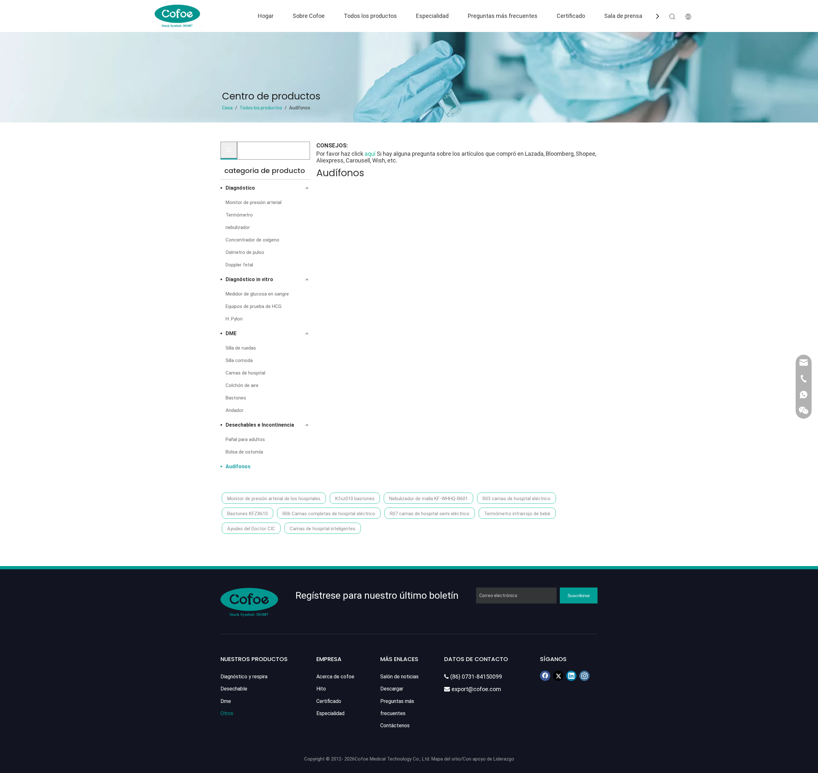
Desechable (233, 689)
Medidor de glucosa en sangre (257, 294)
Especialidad (432, 15)
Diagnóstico (240, 188)
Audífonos (238, 466)
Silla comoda (239, 360)
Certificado (571, 15)
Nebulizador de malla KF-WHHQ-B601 (428, 498)
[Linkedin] (571, 676)
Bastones (236, 398)
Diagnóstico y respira (243, 677)
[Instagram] (584, 676)
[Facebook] (545, 676)
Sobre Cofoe (309, 15)
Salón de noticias (399, 677)
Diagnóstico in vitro (249, 279)
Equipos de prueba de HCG (254, 306)
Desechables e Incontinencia (260, 425)
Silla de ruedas (241, 348)
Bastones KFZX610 (247, 514)
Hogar (266, 15)
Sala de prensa (623, 15)
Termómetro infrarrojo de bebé (517, 514)
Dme (225, 701)
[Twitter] (558, 676)
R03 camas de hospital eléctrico (516, 498)
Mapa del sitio (446, 759)
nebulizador (238, 227)
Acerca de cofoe (335, 677)
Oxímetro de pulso (245, 252)
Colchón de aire (242, 385)
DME (231, 333)
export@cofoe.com (472, 689)
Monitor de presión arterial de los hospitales (273, 498)
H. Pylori (234, 319)
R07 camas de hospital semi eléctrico (429, 514)
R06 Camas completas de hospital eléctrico (328, 514)
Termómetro (239, 215)
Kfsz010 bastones (354, 498)
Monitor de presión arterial (254, 202)
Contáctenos (395, 725)
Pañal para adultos (245, 439)
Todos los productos (370, 15)
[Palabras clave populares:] (228, 150)
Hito (321, 689)
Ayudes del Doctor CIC (251, 529)
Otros (226, 713)
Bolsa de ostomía (244, 452)
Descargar (391, 689)
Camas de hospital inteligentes (322, 529)
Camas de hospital (245, 373)
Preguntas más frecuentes (502, 15)
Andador (234, 410)
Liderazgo (503, 759)
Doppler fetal (239, 265)
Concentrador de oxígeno (252, 240)
